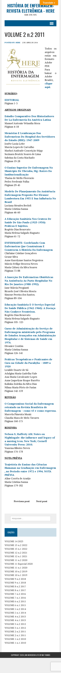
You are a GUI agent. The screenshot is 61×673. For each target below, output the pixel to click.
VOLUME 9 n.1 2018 (15, 582)
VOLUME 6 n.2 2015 (15, 601)
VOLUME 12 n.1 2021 (16, 556)
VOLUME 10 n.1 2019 (16, 575)
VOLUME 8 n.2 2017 (15, 586)
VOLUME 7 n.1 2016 (15, 597)
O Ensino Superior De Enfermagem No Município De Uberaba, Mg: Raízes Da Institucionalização (29, 171)
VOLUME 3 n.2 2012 (15, 624)
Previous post (22, 501)
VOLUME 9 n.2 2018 (15, 579)
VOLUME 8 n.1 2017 (15, 590)
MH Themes (46, 655)
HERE (18, 42)
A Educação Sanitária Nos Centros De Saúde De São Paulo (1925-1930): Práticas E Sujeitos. (28, 222)
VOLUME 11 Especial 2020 (19, 563)
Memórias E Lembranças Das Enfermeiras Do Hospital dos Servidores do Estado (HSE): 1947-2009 (30, 136)
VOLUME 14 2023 (14, 541)
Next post (41, 501)
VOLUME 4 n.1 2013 (15, 620)
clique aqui (48, 85)
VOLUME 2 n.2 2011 (15, 631)
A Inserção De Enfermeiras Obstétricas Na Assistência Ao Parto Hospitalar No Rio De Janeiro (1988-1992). (29, 280)
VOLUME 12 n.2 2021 (16, 552)
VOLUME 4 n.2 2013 (15, 616)
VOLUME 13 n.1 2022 (16, 548)
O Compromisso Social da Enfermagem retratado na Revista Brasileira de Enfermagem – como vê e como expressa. (30, 407)
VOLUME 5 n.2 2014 (15, 609)
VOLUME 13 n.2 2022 (16, 545)
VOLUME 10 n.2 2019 (16, 571)
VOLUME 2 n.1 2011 (15, 635)
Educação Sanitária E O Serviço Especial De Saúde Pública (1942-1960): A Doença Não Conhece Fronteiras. (30, 308)
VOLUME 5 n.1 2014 (15, 612)
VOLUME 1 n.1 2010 (15, 642)
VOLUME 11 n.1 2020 (16, 567)
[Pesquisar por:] (30, 518)
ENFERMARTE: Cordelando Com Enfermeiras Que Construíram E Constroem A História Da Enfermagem (29, 246)
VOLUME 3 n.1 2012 (15, 627)
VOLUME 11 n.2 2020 (16, 560)
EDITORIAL (12, 100)
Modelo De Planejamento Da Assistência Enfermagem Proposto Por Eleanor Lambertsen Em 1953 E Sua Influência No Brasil (30, 196)
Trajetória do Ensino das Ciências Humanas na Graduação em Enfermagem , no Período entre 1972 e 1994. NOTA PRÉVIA (30, 470)
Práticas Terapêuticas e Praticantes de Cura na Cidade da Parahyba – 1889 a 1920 (28, 363)
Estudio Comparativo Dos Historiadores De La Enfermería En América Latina (29, 118)
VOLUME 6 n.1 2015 (15, 605)
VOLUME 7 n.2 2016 (15, 593)
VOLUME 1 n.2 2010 (15, 639)
